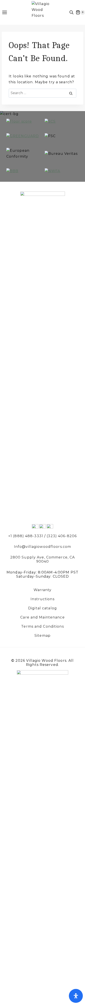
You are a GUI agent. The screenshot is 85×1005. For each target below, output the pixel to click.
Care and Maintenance (42, 617)
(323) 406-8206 (62, 536)
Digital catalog (42, 608)
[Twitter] (35, 527)
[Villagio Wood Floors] (42, 12)
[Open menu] (7, 12)
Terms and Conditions (42, 626)
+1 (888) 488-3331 (25, 536)
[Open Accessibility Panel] (76, 996)
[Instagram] (50, 527)
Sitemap (42, 635)
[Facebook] (42, 527)
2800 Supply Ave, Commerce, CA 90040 (42, 559)
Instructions (42, 599)
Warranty (43, 590)
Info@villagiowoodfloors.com (42, 547)
